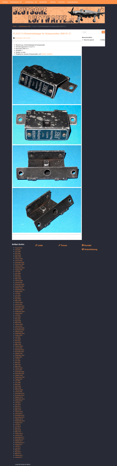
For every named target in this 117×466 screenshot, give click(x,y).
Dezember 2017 (19, 437)
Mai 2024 (17, 297)
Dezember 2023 (19, 306)
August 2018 (18, 423)
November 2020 (19, 373)
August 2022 (18, 335)
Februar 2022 (19, 346)
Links (40, 245)
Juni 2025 (18, 273)
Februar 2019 (19, 412)
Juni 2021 (18, 361)
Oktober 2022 (19, 331)
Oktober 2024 (19, 288)
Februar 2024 (19, 302)
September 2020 (20, 377)
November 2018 (19, 417)
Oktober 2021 (19, 353)
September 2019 (20, 399)
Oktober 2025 (19, 266)
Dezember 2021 (19, 350)
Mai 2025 (17, 275)
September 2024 (20, 290)
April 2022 (18, 342)
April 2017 (18, 452)
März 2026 (18, 257)
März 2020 (18, 388)
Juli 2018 (17, 424)
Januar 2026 (18, 260)
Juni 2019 (18, 404)
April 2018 (18, 430)
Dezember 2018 (19, 415)
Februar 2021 (19, 368)
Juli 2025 (17, 271)
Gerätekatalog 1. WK (31, 2)
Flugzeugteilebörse (72, 2)
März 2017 (18, 453)
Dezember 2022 (19, 328)
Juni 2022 (18, 339)
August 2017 (18, 444)
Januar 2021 (18, 370)
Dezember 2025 (19, 262)
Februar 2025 (19, 280)
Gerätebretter (43, 2)
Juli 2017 (17, 446)
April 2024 (18, 299)
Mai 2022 (17, 341)
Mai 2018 (17, 428)
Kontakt (87, 245)
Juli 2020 (17, 381)
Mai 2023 (17, 319)
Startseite (5, 2)
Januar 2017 (18, 457)
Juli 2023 (17, 315)
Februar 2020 (19, 390)
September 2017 (20, 443)
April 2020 (18, 386)
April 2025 (18, 277)
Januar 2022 (18, 348)
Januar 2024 (18, 304)
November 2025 (19, 264)
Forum (63, 245)
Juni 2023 (18, 317)
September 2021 (20, 355)
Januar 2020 (18, 392)
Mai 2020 (17, 384)
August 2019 (18, 401)
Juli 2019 (17, 403)
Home (14, 26)
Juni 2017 (18, 448)
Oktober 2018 (19, 419)
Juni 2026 (18, 251)
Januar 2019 (18, 413)
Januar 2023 (18, 326)
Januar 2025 (18, 282)
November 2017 (19, 439)
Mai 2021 (17, 362)
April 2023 (18, 321)
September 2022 (20, 333)
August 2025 (18, 270)
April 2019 (18, 408)
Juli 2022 (17, 337)
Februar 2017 (19, 455)
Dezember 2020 (19, 371)
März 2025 (18, 279)
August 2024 (18, 291)
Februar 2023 (19, 324)
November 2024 (19, 286)
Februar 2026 (19, 259)
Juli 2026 (17, 250)
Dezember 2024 (19, 284)
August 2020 (18, 379)
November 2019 (19, 395)
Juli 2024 (17, 293)
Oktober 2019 (19, 397)
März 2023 (18, 322)
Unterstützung (90, 249)
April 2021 (18, 364)
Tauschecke (61, 2)
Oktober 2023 (19, 310)
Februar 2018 (19, 433)
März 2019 (18, 410)
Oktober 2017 (19, 441)
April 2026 (18, 255)
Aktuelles (53, 2)
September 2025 (20, 268)
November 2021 (19, 351)
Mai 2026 (17, 253)
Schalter (28, 38)
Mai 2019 (17, 406)
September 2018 (20, 421)
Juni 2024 (18, 295)
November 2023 (19, 308)
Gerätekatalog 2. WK (16, 2)
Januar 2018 (18, 435)
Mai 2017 (17, 450)
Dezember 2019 (19, 393)
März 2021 (18, 366)
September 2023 (20, 311)
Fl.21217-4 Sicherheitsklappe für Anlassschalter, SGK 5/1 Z (42, 33)
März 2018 (18, 432)
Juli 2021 (17, 359)
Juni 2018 (18, 426)
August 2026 (18, 248)
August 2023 (18, 313)
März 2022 (18, 344)
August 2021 (18, 357)
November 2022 (19, 330)
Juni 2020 (18, 382)
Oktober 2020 (19, 375)
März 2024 (18, 300)
